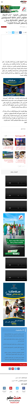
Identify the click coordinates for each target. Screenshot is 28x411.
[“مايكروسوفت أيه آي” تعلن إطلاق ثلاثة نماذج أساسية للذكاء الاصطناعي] (8, 155)
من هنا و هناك (4, 26)
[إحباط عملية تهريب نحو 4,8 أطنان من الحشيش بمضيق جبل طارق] (8, 142)
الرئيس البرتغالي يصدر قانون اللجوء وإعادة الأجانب (13, 344)
